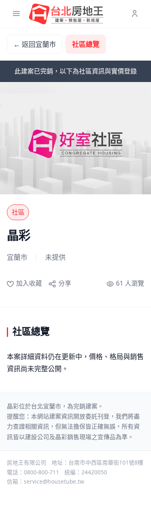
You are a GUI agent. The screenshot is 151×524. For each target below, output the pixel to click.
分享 (64, 283)
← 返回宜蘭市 (34, 44)
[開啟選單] (16, 13)
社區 (18, 212)
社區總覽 (85, 44)
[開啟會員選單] (134, 13)
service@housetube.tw (54, 481)
